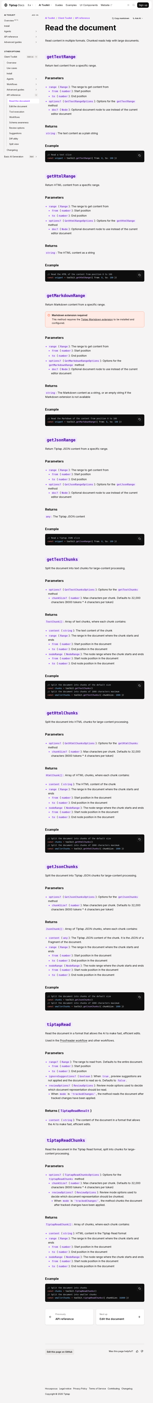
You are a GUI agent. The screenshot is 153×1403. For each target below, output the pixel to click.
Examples (71, 5)
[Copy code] (139, 155)
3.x (29, 5)
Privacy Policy (80, 1388)
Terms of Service (97, 1388)
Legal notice (65, 1388)
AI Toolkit (44, 5)
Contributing (114, 1388)
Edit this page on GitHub (59, 1352)
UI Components (89, 5)
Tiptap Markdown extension (97, 319)
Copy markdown (121, 18)
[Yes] (137, 1351)
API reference (82, 18)
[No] (142, 1351)
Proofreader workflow (73, 1040)
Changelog (126, 1388)
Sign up (143, 5)
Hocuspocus (51, 1388)
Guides (59, 5)
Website (105, 5)
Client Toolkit (65, 18)
